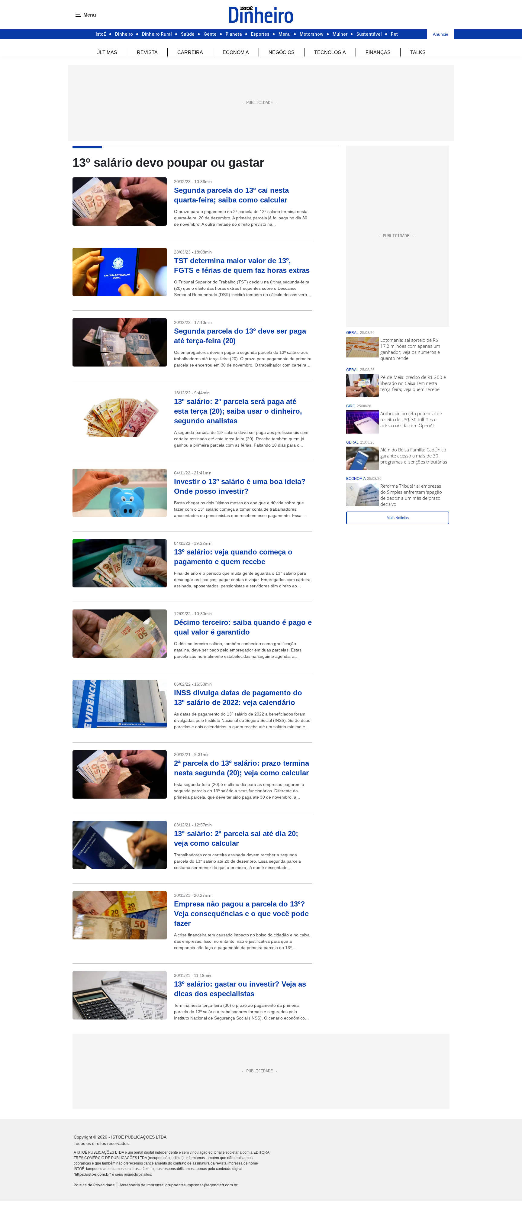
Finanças (378, 52)
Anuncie (440, 34)
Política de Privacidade (94, 1185)
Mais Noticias (398, 518)
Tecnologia (330, 52)
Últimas (106, 52)
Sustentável (369, 34)
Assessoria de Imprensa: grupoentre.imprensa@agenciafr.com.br (178, 1185)
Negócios (282, 52)
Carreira (190, 52)
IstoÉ (101, 34)
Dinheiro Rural (157, 34)
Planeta (234, 34)
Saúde (188, 34)
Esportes (260, 34)
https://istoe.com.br (92, 1174)
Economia (236, 52)
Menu (285, 34)
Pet (394, 34)
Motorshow (312, 34)
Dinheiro (124, 34)
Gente (210, 34)
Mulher (340, 34)
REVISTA (147, 52)
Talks (418, 52)
